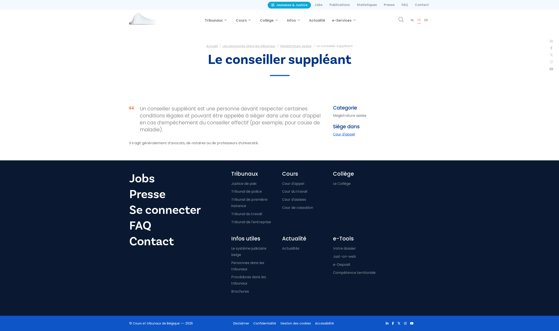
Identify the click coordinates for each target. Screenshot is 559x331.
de (426, 20)
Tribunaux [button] (214, 20)
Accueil (212, 46)
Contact (422, 5)
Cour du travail (294, 191)
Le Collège (342, 183)
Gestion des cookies (295, 323)
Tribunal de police (246, 191)
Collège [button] (267, 20)
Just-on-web (344, 256)
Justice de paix (244, 183)
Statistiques (367, 5)
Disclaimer (241, 323)
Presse (389, 5)
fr (419, 20)
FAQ (405, 5)
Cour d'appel (344, 134)
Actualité (317, 20)
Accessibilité (324, 323)
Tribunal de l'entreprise (251, 222)
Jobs (318, 5)
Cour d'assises (294, 199)
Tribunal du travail (246, 213)
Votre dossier (344, 248)
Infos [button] (292, 20)
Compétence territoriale (354, 272)
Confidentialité (264, 323)
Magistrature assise (296, 46)
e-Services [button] (342, 20)
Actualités (290, 248)
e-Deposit (341, 264)
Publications (340, 5)
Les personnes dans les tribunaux (249, 46)
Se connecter (165, 210)
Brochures (240, 291)
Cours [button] (242, 20)
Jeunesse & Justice (291, 5)
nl (412, 20)
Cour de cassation (297, 207)
